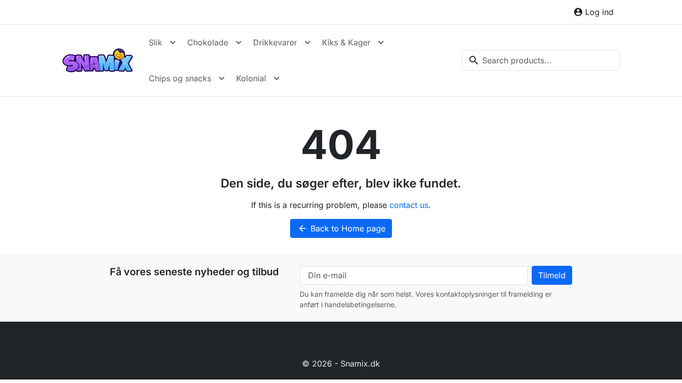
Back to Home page (341, 228)
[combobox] (541, 60)
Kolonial (251, 78)
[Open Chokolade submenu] (238, 42)
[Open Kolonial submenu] (276, 78)
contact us (408, 205)
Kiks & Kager (346, 42)
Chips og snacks (180, 78)
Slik (155, 42)
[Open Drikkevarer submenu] (307, 42)
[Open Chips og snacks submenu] (221, 78)
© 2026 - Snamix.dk (341, 364)
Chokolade (207, 42)
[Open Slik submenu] (172, 42)
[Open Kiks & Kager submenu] (380, 42)
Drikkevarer (275, 42)
